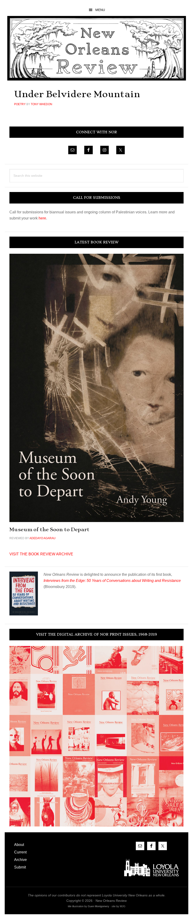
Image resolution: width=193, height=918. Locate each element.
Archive (20, 860)
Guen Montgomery (98, 906)
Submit (20, 867)
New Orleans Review (96, 48)
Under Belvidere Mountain (77, 94)
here (42, 218)
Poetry (20, 104)
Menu (100, 10)
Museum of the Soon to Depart (49, 529)
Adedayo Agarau (42, 538)
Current (20, 852)
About (19, 845)
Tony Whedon (41, 104)
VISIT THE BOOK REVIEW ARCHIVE (41, 554)
